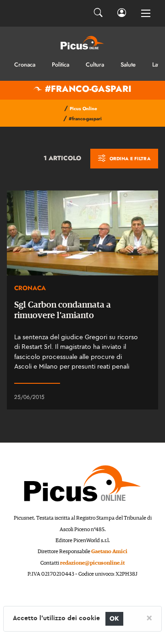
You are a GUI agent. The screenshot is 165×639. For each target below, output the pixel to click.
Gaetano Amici (109, 552)
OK (114, 618)
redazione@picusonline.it (92, 563)
